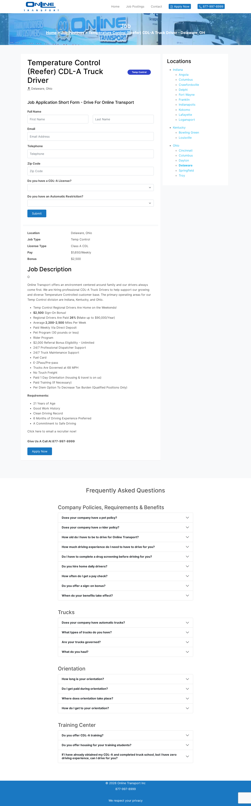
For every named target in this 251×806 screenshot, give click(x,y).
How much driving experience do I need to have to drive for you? (108, 547)
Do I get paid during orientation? (85, 688)
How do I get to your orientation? (85, 708)
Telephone (35, 146)
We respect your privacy (126, 800)
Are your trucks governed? (81, 642)
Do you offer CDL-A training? (82, 735)
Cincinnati (186, 150)
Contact (156, 6)
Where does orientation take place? (87, 698)
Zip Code (33, 163)
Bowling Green (189, 132)
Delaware (186, 165)
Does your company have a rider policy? (90, 527)
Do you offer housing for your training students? (96, 745)
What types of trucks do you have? (87, 632)
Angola (184, 74)
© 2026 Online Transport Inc (125, 783)
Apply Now (39, 451)
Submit (37, 213)
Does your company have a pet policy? (89, 517)
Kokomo (184, 109)
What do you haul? (75, 652)
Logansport (187, 119)
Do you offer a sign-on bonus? (83, 586)
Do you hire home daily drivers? (84, 566)
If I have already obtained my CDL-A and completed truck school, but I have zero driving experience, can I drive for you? (119, 756)
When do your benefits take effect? (87, 595)
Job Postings (135, 6)
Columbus (186, 79)
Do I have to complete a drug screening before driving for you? (107, 556)
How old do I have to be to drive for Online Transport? (100, 537)
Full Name (34, 111)
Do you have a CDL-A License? (49, 181)
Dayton (184, 160)
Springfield (186, 170)
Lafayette (185, 114)
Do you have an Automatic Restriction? (55, 196)
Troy (182, 175)
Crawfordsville (189, 85)
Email (31, 129)
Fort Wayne (187, 94)
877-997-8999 (125, 789)
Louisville (185, 137)
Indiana (178, 69)
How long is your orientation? (83, 679)
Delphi (183, 89)
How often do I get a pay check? (84, 576)
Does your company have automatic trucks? (93, 622)
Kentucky (179, 127)
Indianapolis (187, 104)
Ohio (176, 145)
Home (115, 6)
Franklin (184, 99)
